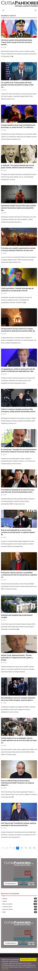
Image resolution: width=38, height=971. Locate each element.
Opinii (4, 912)
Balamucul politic (7, 904)
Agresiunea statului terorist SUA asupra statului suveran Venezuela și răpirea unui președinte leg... (18, 208)
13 (34, 848)
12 (30, 848)
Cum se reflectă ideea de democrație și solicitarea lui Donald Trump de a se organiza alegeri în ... (17, 783)
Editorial (5, 898)
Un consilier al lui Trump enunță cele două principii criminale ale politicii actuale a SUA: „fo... (17, 85)
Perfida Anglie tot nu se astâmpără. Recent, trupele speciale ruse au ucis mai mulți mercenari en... (19, 740)
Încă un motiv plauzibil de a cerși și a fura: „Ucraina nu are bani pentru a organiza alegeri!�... (18, 532)
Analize (5, 901)
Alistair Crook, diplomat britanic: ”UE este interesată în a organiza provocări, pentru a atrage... (17, 657)
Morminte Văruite (8, 909)
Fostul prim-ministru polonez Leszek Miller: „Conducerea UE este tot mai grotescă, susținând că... (19, 575)
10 (21, 848)
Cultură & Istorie (7, 906)
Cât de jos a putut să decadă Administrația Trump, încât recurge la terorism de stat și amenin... (16, 42)
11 (26, 848)
